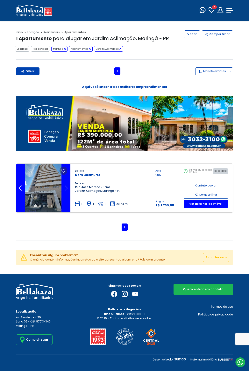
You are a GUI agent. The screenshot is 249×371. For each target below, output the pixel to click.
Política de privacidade (215, 314)
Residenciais (52, 32)
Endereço (80, 183)
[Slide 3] (44, 206)
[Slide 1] (35, 205)
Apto (158, 170)
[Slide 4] (48, 206)
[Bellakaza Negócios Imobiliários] (34, 10)
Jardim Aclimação (107, 48)
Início (19, 32)
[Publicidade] (124, 123)
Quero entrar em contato (203, 289)
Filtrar (30, 71)
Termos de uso (221, 306)
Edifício (79, 170)
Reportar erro (216, 257)
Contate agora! (205, 185)
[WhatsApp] (202, 10)
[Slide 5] (52, 206)
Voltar (192, 34)
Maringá (58, 48)
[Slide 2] (40, 206)
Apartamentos (79, 48)
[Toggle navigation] (229, 10)
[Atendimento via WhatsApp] (240, 362)
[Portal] (220, 10)
